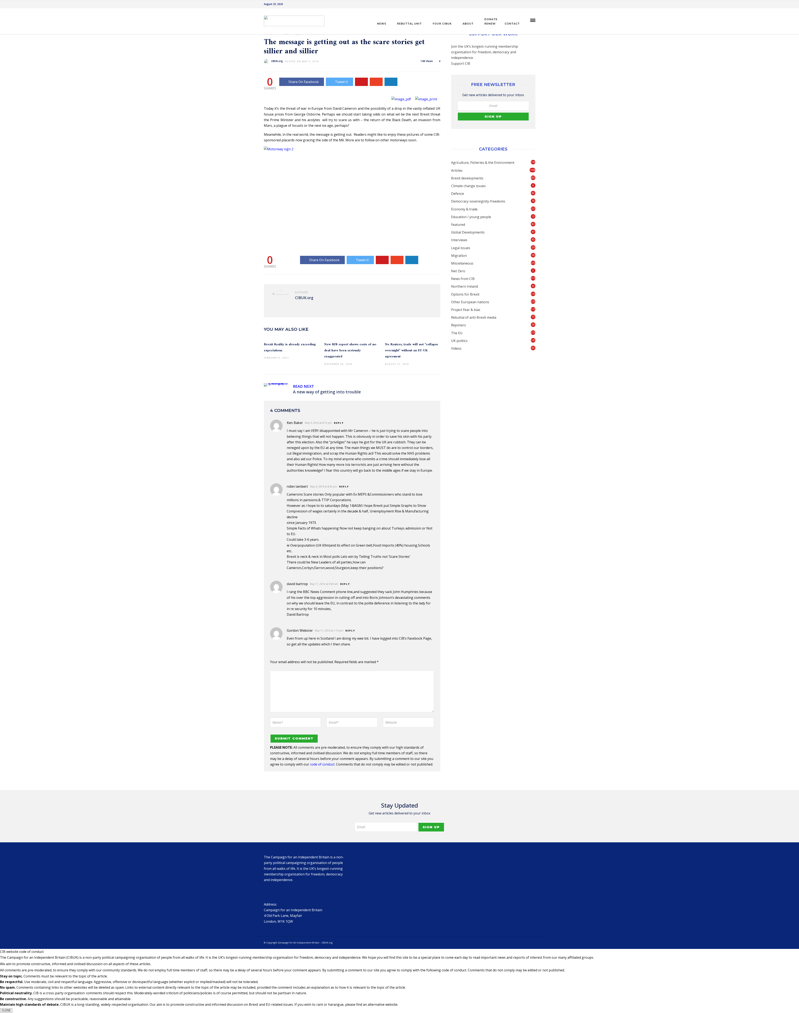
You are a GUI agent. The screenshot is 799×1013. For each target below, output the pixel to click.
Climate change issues (468, 186)
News (381, 23)
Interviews (459, 240)
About (468, 23)
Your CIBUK (442, 23)
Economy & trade (464, 209)
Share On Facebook (303, 82)
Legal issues (460, 248)
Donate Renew (491, 21)
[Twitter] (277, 890)
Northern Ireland (464, 286)
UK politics (459, 340)
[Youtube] (534, 4)
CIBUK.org (277, 61)
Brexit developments (467, 178)
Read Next (303, 386)
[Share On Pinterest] (361, 82)
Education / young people (471, 217)
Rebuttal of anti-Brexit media (473, 317)
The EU (457, 333)
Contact (512, 23)
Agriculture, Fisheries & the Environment (482, 162)
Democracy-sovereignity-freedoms (478, 201)
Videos (456, 348)
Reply (339, 422)
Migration (459, 255)
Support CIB (460, 63)
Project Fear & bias (465, 309)
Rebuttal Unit (409, 23)
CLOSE (6, 1010)
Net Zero (458, 271)
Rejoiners (458, 325)
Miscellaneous (462, 263)
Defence (457, 193)
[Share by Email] (391, 82)
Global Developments (468, 232)
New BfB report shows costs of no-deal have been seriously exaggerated (350, 350)
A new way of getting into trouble (327, 392)
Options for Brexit (465, 294)
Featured (458, 224)
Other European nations (470, 302)
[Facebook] (268, 890)
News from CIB (463, 278)
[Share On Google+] (376, 82)
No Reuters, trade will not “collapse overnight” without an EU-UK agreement (411, 350)
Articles (457, 170)
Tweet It (341, 82)
